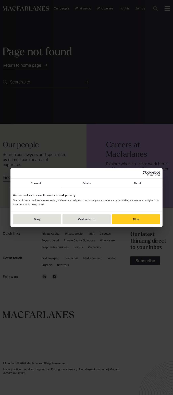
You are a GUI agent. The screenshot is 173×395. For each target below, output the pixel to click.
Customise (84, 219)
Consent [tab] (36, 183)
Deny (37, 219)
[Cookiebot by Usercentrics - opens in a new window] (145, 173)
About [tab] (137, 183)
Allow (135, 219)
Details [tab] (86, 183)
